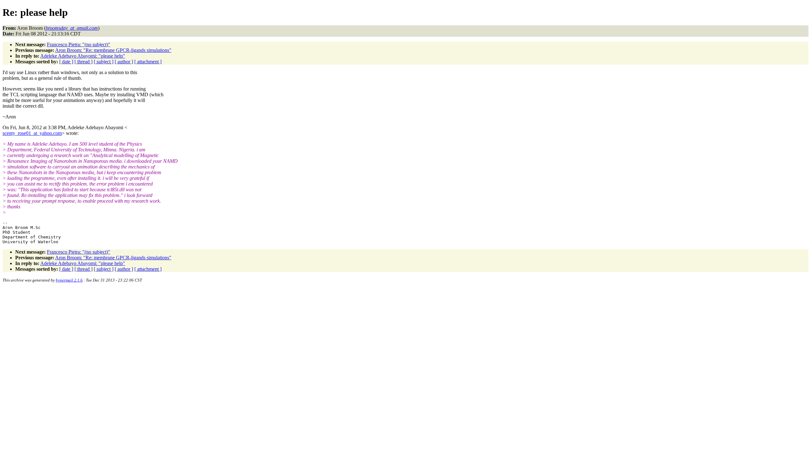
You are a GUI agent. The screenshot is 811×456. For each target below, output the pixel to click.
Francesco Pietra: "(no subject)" (78, 44)
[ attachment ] (148, 61)
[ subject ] (103, 61)
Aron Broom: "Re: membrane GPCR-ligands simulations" (113, 50)
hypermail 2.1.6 (69, 280)
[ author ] (124, 61)
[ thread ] (83, 61)
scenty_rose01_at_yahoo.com (32, 133)
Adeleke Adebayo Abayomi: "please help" (82, 56)
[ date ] (66, 61)
